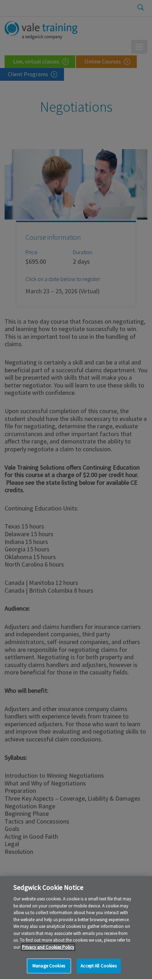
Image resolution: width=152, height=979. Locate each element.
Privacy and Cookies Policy (48, 947)
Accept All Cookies (98, 966)
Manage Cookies (49, 966)
